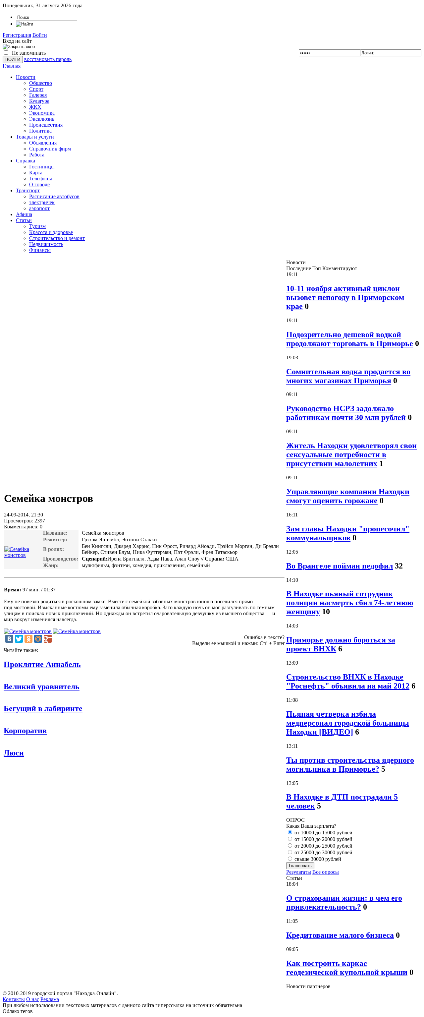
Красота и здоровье (51, 232)
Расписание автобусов (54, 196)
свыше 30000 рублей (317, 859)
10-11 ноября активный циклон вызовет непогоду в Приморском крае (345, 297)
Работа (36, 154)
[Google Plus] (48, 639)
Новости (25, 77)
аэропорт (39, 208)
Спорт (36, 89)
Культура (39, 101)
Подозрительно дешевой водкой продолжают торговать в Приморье (349, 339)
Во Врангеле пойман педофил (339, 566)
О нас (32, 999)
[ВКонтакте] (9, 639)
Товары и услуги (35, 137)
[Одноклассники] (28, 639)
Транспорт (28, 190)
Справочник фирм (50, 148)
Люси (14, 752)
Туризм (37, 226)
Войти (39, 35)
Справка (25, 160)
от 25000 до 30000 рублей (322, 852)
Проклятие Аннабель (42, 664)
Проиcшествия (46, 125)
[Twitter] (19, 639)
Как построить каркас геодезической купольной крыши (346, 968)
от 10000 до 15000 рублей (322, 832)
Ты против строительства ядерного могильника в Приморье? (350, 764)
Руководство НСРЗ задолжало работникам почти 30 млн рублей (346, 413)
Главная (12, 66)
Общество (40, 83)
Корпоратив (25, 730)
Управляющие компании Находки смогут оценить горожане (347, 496)
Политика (40, 131)
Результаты (298, 872)
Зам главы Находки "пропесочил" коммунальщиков (347, 533)
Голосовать (300, 865)
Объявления (43, 143)
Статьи (24, 220)
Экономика (42, 113)
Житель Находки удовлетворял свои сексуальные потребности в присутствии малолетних (351, 454)
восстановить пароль (48, 59)
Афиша (24, 214)
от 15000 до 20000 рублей (322, 839)
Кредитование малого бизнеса (340, 935)
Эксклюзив (42, 119)
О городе (39, 184)
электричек (42, 202)
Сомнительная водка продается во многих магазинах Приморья (348, 376)
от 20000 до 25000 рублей (322, 846)
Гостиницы (42, 166)
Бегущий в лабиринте (43, 708)
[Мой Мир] (38, 639)
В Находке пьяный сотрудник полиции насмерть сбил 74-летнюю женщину (349, 602)
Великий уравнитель (42, 686)
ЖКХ (35, 107)
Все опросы (325, 872)
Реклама (49, 999)
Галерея (38, 95)
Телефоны (40, 178)
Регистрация (17, 35)
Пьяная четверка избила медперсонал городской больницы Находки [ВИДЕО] (347, 723)
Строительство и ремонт (57, 238)
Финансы (40, 250)
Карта (35, 172)
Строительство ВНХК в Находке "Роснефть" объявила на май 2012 (347, 681)
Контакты (14, 999)
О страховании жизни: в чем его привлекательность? (344, 902)
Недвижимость (46, 244)
